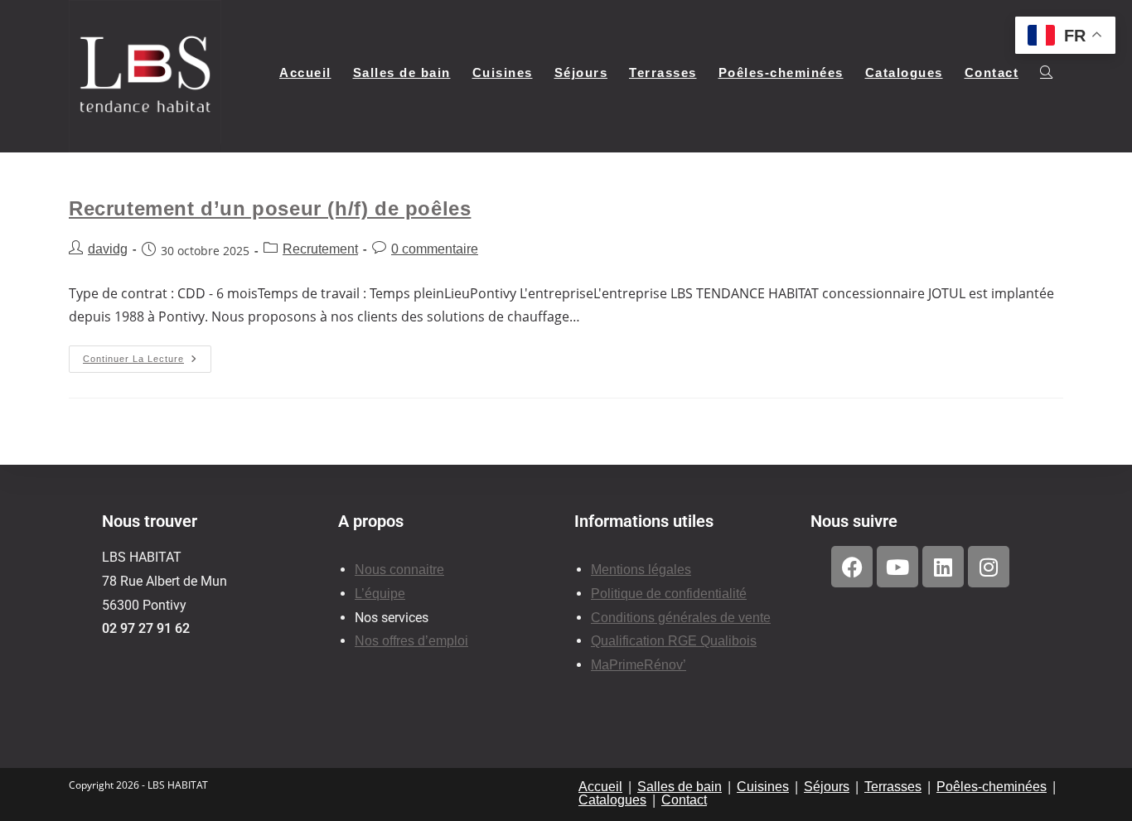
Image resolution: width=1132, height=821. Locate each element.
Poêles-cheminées (991, 787)
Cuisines (763, 787)
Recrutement (320, 249)
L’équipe (380, 594)
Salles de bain (679, 787)
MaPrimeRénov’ (638, 665)
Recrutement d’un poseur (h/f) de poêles (270, 208)
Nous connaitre (399, 570)
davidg (108, 249)
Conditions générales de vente (681, 618)
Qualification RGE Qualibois (674, 641)
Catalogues (612, 800)
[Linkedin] (943, 566)
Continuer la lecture (147, 354)
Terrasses (893, 787)
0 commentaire (434, 249)
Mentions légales (641, 570)
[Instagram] (988, 566)
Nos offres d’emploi (411, 641)
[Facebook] (852, 566)
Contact (684, 800)
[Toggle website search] (1046, 73)
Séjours (826, 787)
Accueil (600, 787)
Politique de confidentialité (669, 594)
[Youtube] (897, 566)
